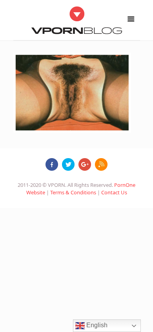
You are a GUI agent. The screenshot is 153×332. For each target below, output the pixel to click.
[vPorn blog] (77, 20)
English (96, 325)
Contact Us (114, 192)
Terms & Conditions (73, 192)
